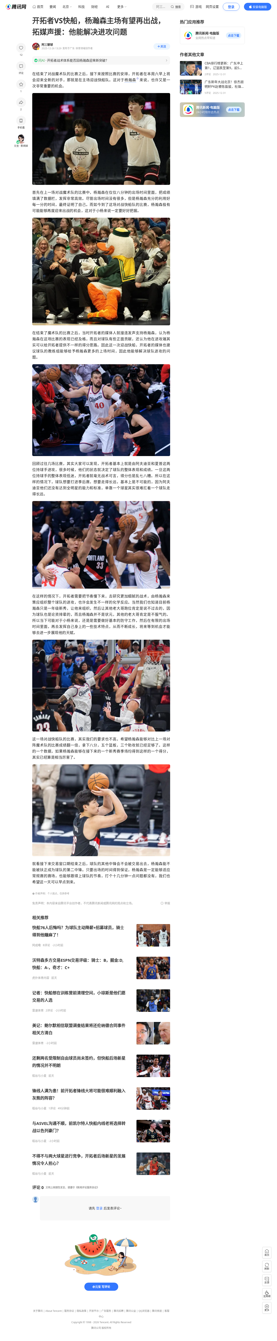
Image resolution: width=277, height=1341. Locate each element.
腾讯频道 (157, 1311)
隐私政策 (81, 1311)
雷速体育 (38, 1010)
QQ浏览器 (143, 1311)
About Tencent (53, 1311)
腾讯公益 (131, 1311)
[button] (233, 35)
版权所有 (106, 1328)
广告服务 (106, 1311)
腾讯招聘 (118, 1311)
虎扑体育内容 (40, 977)
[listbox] (101, 1045)
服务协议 (69, 1311)
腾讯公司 (96, 1328)
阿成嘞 (36, 945)
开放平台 (94, 1311)
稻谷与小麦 (39, 1075)
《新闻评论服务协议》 (87, 1187)
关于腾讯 (38, 1311)
